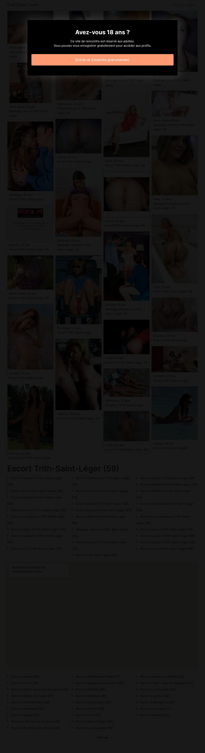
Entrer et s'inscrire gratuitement (102, 60)
